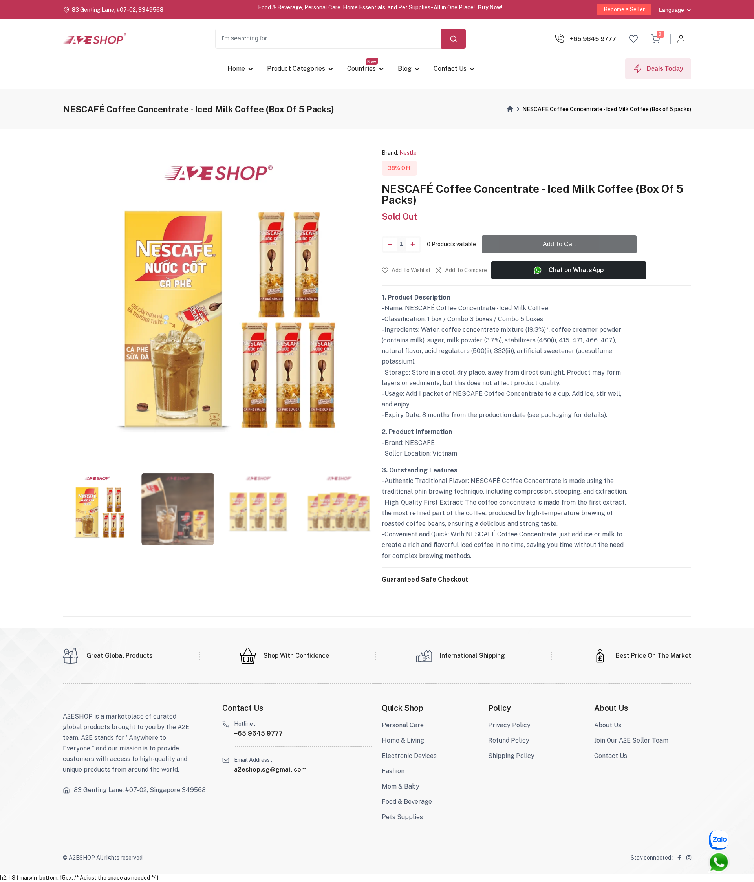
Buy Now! (490, 7)
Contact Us (450, 68)
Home (236, 68)
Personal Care (403, 725)
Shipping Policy (511, 755)
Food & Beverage (407, 801)
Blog (405, 68)
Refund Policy (508, 740)
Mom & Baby (400, 786)
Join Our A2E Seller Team (631, 740)
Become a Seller (624, 9)
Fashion (393, 771)
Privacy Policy (509, 725)
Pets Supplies (402, 817)
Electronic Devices (409, 755)
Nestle (408, 153)
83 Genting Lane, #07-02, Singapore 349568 (140, 790)
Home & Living (403, 740)
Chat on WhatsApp (576, 270)
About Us (607, 725)
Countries (361, 68)
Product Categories (296, 68)
